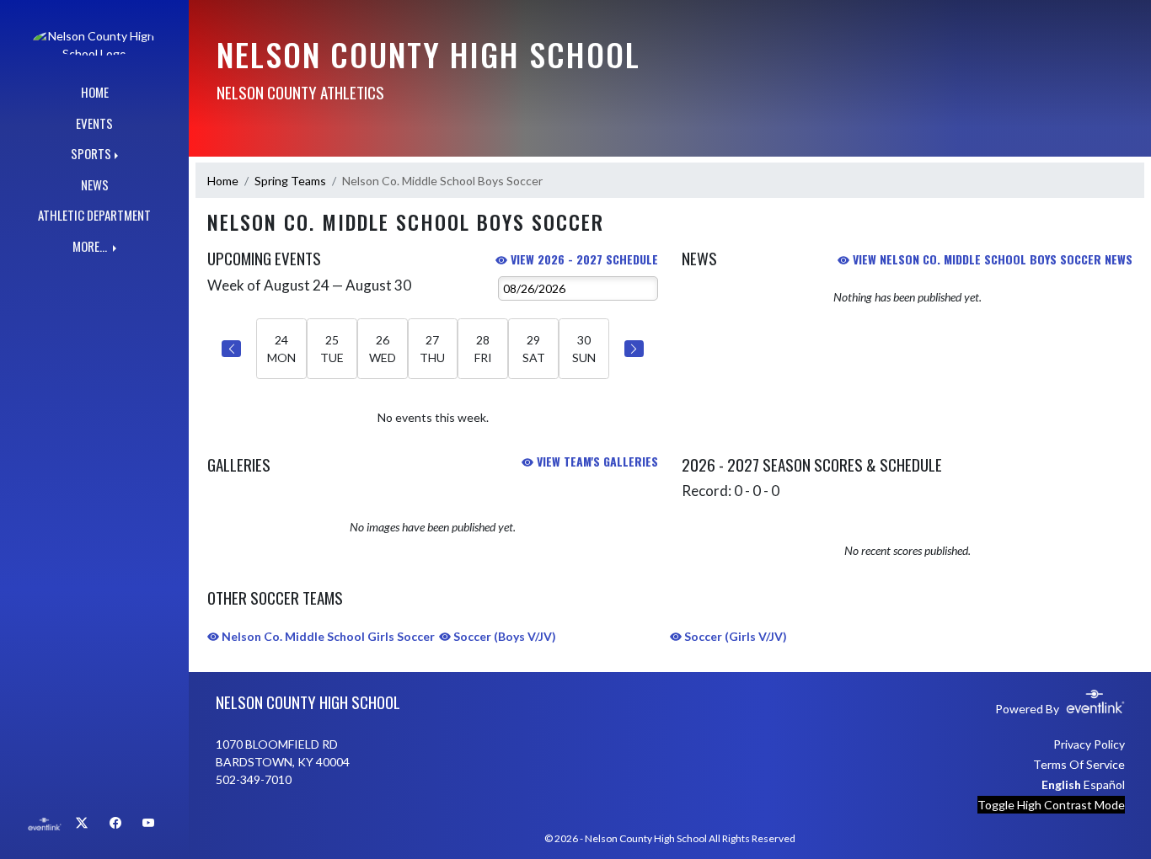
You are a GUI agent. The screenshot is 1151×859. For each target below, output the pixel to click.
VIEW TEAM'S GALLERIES (595, 461)
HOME (95, 92)
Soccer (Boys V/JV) (503, 636)
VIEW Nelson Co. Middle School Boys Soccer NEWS (990, 259)
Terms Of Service (1079, 764)
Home (222, 180)
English (1061, 784)
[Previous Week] (231, 348)
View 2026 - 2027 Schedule (582, 259)
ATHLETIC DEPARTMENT (94, 214)
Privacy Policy (1089, 744)
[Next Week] (634, 348)
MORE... (91, 246)
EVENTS (94, 123)
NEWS (95, 184)
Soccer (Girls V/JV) (734, 636)
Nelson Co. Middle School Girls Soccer (327, 636)
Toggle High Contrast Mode (1051, 805)
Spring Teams (290, 180)
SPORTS (91, 153)
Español (1104, 784)
